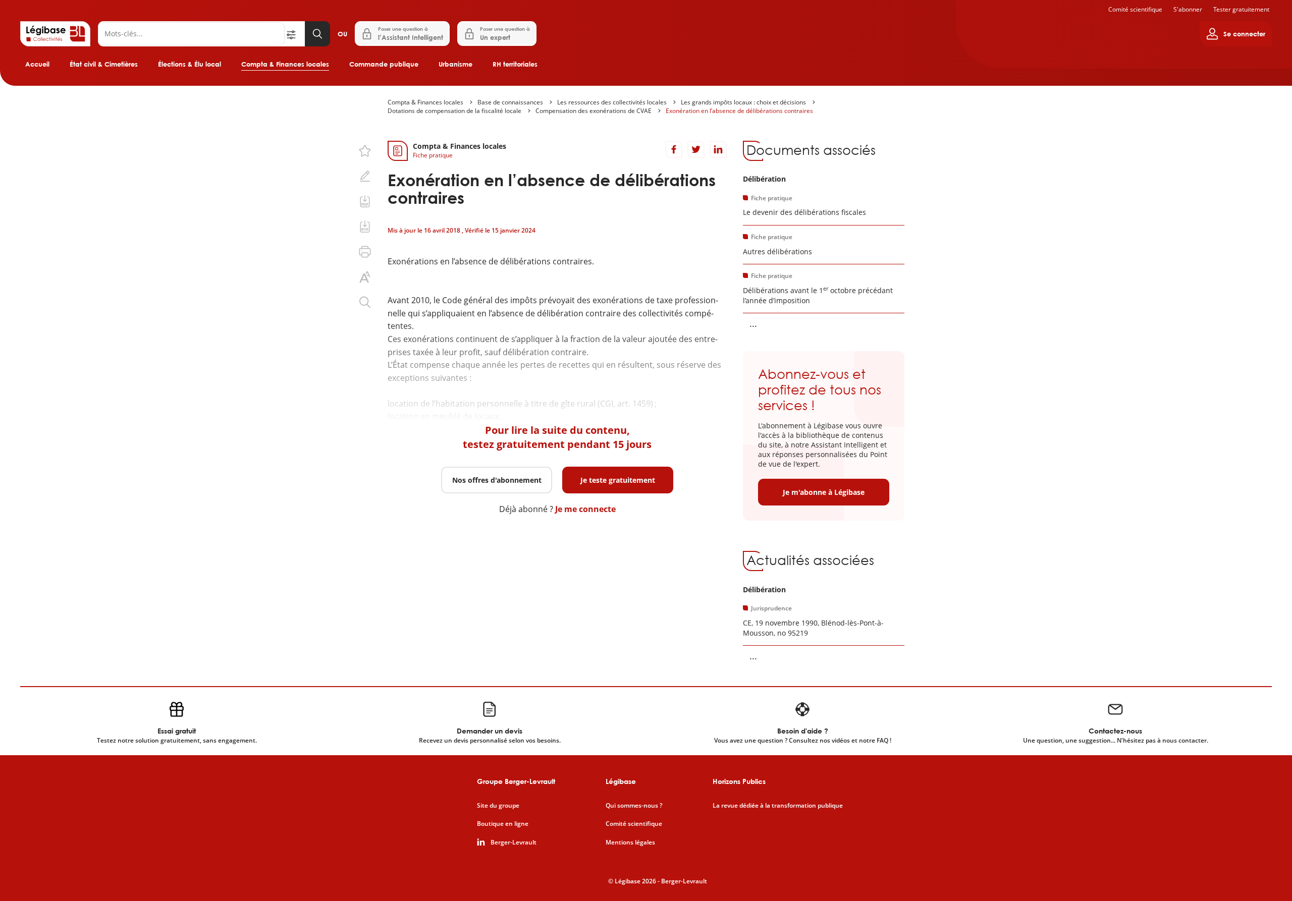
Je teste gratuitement (617, 480)
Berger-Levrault (513, 842)
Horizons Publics (739, 781)
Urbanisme (455, 64)
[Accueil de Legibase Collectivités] (55, 33)
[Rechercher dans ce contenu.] (365, 302)
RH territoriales (515, 64)
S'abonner (1187, 9)
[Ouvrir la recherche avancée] (295, 33)
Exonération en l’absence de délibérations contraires (739, 110)
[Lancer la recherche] (317, 33)
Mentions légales (630, 842)
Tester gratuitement (1241, 9)
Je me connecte (585, 509)
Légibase (621, 781)
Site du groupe (498, 806)
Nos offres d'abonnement (497, 480)
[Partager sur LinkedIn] (718, 149)
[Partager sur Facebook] (673, 149)
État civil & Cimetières (104, 64)
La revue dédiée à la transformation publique (778, 806)
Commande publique (383, 64)
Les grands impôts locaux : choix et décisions (743, 102)
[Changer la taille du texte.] (365, 277)
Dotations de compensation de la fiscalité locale (454, 110)
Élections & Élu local (189, 64)
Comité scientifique (1135, 9)
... (753, 323)
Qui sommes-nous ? (634, 806)
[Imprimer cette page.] (365, 252)
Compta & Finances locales (285, 64)
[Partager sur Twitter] (696, 149)
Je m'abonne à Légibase (824, 492)
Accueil (37, 64)
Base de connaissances (510, 102)
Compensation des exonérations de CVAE (593, 110)
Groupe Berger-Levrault (516, 781)
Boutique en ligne (502, 824)
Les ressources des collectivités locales (612, 102)
